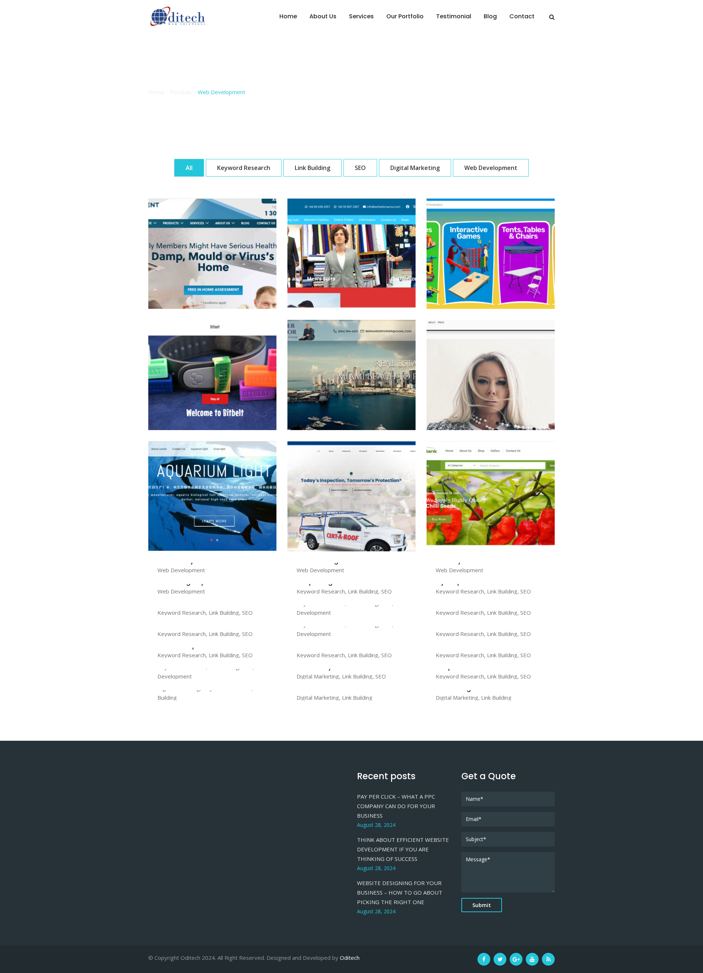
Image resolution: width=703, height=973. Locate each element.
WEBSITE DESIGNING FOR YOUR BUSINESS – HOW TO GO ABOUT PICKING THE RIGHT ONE (399, 892)
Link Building (312, 168)
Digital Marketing (415, 168)
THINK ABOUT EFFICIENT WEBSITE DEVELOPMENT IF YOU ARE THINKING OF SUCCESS (403, 849)
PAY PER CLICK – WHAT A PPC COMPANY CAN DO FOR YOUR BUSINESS (396, 806)
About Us (322, 16)
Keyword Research (243, 168)
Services (361, 16)
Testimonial (453, 16)
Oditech (350, 957)
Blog (490, 16)
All (189, 168)
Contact (522, 16)
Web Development (490, 168)
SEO (360, 168)
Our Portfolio (405, 16)
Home (288, 16)
